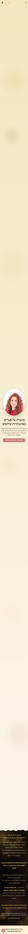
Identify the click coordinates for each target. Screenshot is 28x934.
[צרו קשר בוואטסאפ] (3, 930)
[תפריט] (25, 3)
